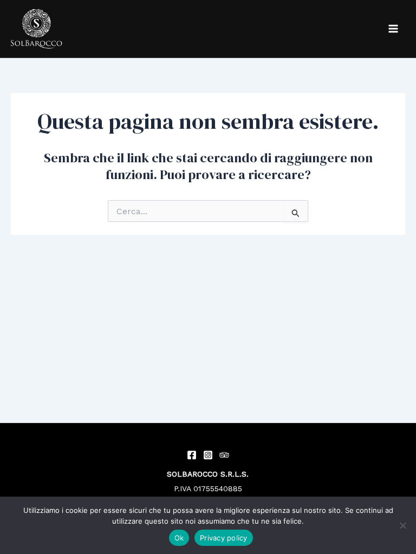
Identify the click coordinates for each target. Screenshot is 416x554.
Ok (179, 537)
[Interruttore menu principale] (393, 29)
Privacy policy (224, 537)
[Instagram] (208, 455)
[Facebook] (192, 455)
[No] (402, 525)
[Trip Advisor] (224, 455)
